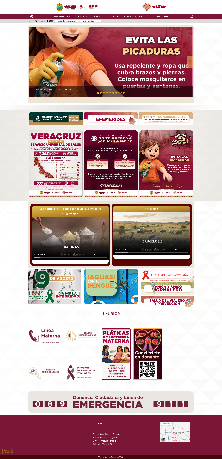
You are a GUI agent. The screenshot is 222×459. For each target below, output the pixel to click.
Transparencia (97, 17)
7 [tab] (116, 93)
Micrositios (115, 17)
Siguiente (190, 62)
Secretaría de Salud (62, 17)
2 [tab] (101, 93)
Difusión (81, 17)
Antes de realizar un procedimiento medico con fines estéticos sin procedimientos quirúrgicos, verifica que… (82, 21)
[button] (72, 16)
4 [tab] (107, 93)
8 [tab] (118, 93)
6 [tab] (113, 93)
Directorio (155, 17)
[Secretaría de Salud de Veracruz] (32, 17)
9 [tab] (121, 93)
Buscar (167, 17)
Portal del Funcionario (134, 17)
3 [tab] (104, 93)
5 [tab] (110, 93)
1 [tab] (98, 93)
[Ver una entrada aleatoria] (191, 17)
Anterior (32, 62)
